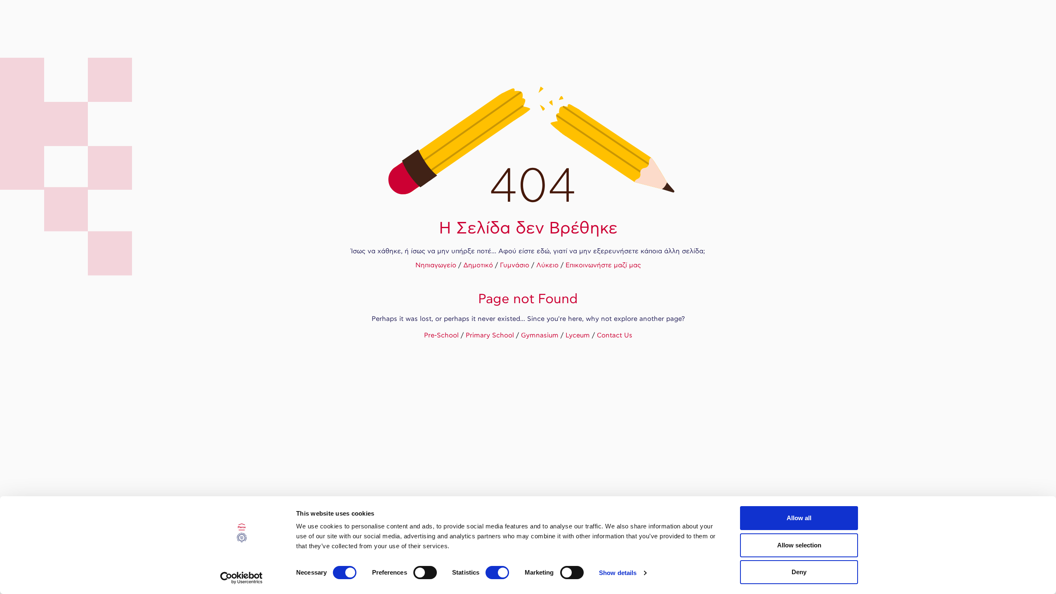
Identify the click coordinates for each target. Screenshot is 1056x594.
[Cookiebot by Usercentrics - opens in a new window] (241, 578)
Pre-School (441, 335)
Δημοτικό (478, 265)
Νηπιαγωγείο (435, 265)
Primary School (490, 335)
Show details (617, 572)
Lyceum (578, 335)
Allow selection (799, 545)
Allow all (799, 517)
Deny (799, 571)
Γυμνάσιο (514, 265)
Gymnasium (540, 335)
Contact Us (614, 335)
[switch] (425, 572)
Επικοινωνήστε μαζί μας (603, 265)
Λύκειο (547, 265)
